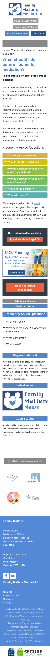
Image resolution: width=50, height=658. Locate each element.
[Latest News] (25, 401)
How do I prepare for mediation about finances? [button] (25, 180)
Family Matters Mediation (25, 9)
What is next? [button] (13, 344)
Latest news (24, 385)
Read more (7, 435)
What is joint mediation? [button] (21, 155)
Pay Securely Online (24, 306)
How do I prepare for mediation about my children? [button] (25, 170)
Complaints (9, 558)
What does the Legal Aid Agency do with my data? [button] (26, 329)
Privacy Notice (10, 561)
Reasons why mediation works (18, 541)
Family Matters (10, 530)
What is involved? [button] (16, 337)
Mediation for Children (14, 534)
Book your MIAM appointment (25, 287)
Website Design (14, 641)
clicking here (19, 378)
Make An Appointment (25, 301)
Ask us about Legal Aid (26, 239)
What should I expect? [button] (20, 188)
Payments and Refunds (14, 554)
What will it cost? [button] (17, 195)
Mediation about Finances (16, 537)
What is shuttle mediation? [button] (23, 162)
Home (5, 50)
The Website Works (34, 641)
